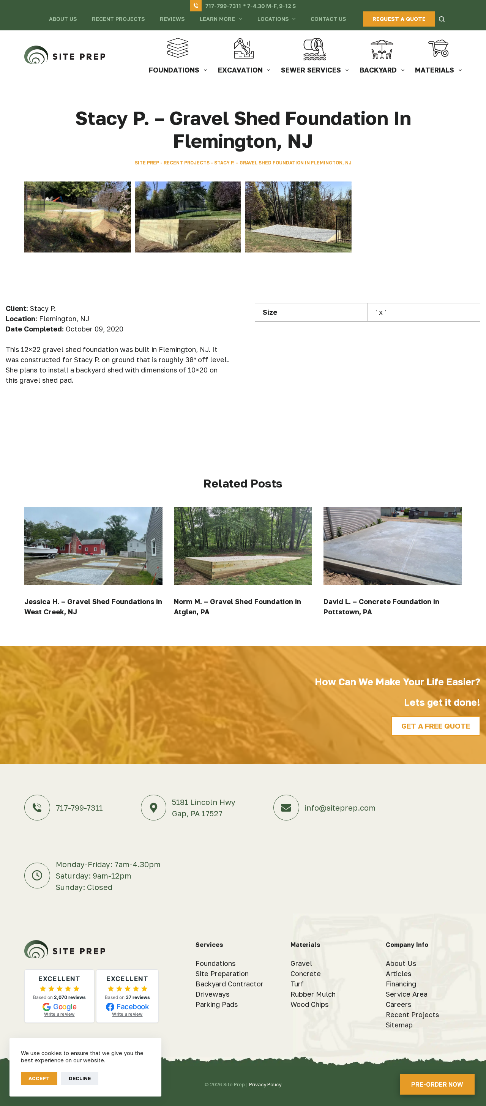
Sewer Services (311, 70)
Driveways (212, 994)
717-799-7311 (223, 6)
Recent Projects (118, 19)
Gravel (301, 963)
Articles (398, 973)
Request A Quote (399, 19)
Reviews (172, 19)
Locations (273, 19)
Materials (434, 70)
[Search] (442, 19)
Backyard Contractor (230, 984)
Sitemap (399, 1025)
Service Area (407, 994)
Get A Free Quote (435, 725)
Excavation (240, 70)
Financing (401, 984)
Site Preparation (222, 973)
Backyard (378, 70)
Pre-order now (437, 1084)
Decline (80, 1078)
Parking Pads (217, 1004)
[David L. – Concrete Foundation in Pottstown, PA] (392, 546)
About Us (63, 19)
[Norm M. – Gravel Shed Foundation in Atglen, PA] (243, 546)
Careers (398, 1004)
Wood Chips (309, 1004)
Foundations (174, 70)
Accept (39, 1078)
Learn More (217, 19)
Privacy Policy (265, 1084)
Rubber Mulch (313, 994)
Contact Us (328, 19)
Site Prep (147, 163)
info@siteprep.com (340, 807)
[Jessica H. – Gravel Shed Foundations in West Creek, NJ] (93, 546)
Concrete (305, 973)
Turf (297, 984)
